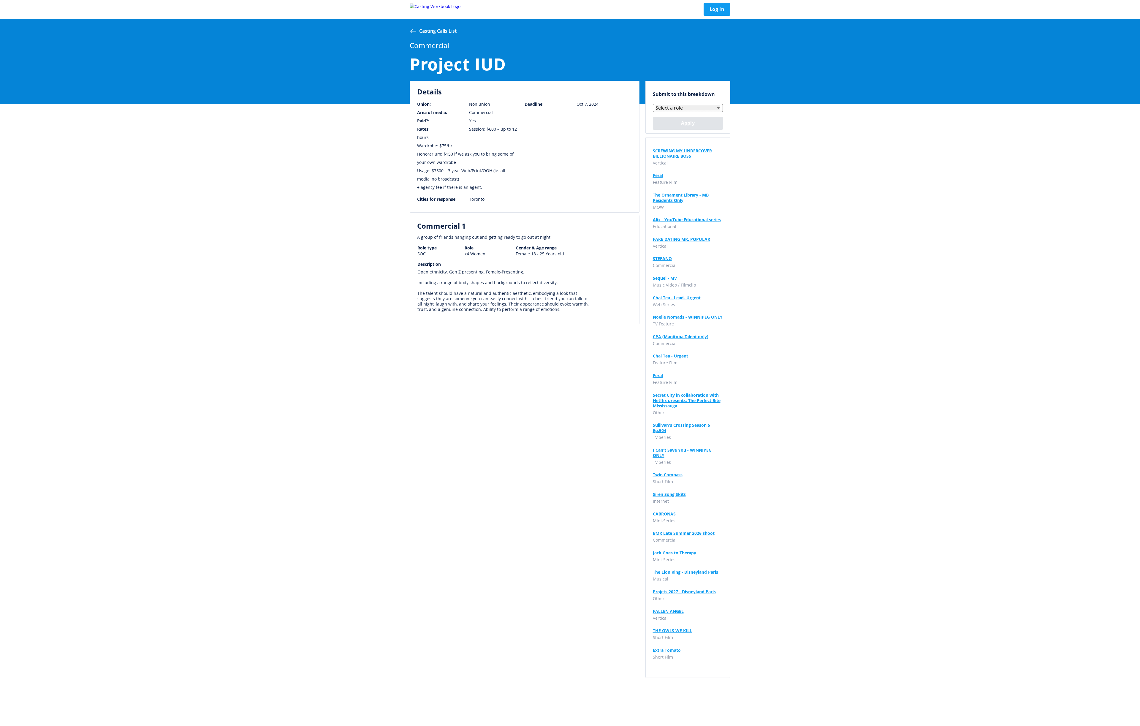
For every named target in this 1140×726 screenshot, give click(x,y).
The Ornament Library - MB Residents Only (681, 197)
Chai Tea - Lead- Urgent (677, 297)
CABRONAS (664, 514)
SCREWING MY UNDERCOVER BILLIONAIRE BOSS (682, 153)
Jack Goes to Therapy (674, 553)
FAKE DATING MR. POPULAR (681, 239)
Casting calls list (438, 31)
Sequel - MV (665, 278)
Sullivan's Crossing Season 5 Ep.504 (681, 428)
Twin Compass (668, 474)
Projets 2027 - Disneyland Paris (684, 591)
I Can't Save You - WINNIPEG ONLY (682, 452)
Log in (717, 9)
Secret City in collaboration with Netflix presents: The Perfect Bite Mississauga (687, 401)
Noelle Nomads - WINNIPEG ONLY (688, 317)
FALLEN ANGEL (668, 611)
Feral (658, 175)
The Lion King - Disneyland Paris (685, 572)
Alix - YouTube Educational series (687, 219)
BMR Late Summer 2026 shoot (684, 533)
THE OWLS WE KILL (672, 630)
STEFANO (662, 258)
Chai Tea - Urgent (670, 356)
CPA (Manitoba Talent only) (680, 336)
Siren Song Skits (669, 494)
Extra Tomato (667, 650)
